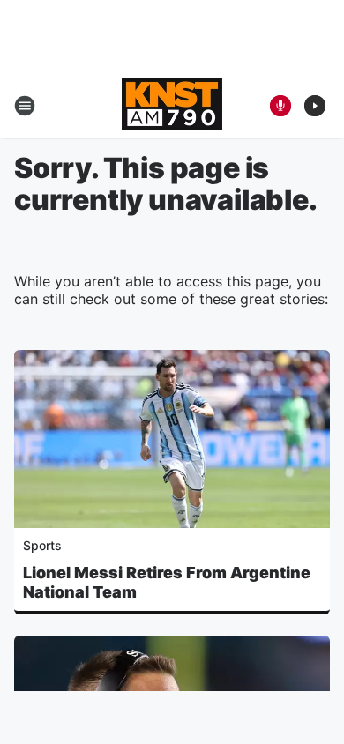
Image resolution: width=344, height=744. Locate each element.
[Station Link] (172, 106)
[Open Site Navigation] (24, 105)
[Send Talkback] (280, 105)
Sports (42, 545)
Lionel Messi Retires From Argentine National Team (166, 582)
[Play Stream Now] (314, 105)
